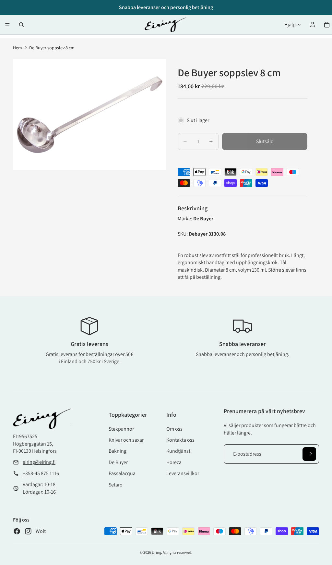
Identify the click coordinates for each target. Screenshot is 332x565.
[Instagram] (28, 531)
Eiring (156, 552)
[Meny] (7, 24)
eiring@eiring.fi (39, 462)
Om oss (174, 428)
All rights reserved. (177, 552)
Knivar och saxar (126, 439)
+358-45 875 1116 (41, 473)
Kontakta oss (180, 439)
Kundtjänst (178, 451)
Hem (17, 48)
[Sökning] (21, 25)
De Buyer (118, 462)
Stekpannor (121, 428)
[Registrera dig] (309, 454)
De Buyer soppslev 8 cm (52, 48)
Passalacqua (122, 473)
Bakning (117, 451)
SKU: (183, 233)
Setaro (116, 484)
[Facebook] (17, 531)
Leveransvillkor (182, 473)
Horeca (174, 462)
